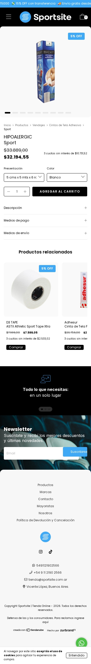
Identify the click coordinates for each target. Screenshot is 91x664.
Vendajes (39, 125)
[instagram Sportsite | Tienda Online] (41, 552)
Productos (21, 125)
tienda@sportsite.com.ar (48, 579)
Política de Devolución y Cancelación (46, 520)
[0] (82, 18)
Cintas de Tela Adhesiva (65, 125)
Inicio (7, 125)
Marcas (46, 492)
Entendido (76, 655)
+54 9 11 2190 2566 (48, 572)
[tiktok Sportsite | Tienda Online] (50, 552)
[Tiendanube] (28, 630)
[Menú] (8, 18)
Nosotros (45, 513)
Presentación (13, 168)
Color (50, 168)
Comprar (16, 347)
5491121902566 (47, 565)
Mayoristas (45, 506)
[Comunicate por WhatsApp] (81, 643)
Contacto (45, 499)
